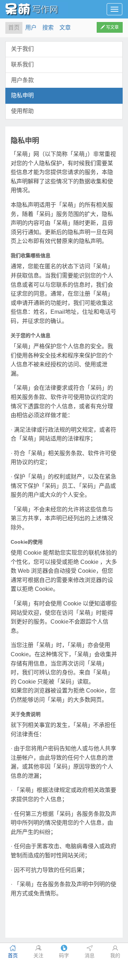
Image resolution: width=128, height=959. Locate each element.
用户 (31, 28)
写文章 (112, 27)
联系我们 (22, 64)
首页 (14, 28)
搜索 (48, 28)
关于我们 (22, 49)
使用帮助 (22, 111)
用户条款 (22, 80)
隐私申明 (22, 95)
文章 (65, 28)
